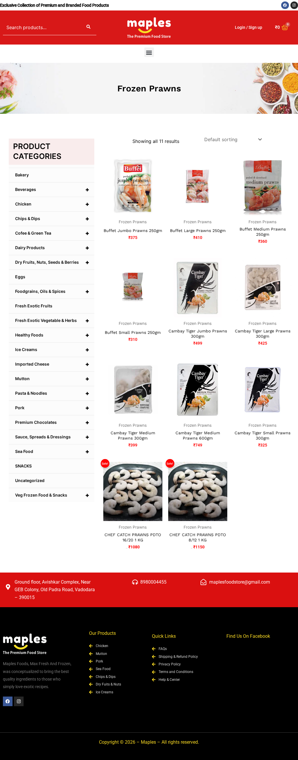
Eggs (20, 276)
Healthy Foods (52, 335)
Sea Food (52, 451)
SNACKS (23, 465)
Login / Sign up (248, 27)
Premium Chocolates (52, 422)
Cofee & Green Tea (52, 233)
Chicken (52, 204)
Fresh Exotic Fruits (33, 305)
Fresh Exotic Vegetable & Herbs (52, 320)
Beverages (52, 189)
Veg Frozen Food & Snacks (52, 495)
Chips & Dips (52, 218)
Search (88, 27)
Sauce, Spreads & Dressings (52, 436)
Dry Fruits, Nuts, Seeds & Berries (52, 262)
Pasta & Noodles (52, 393)
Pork (52, 407)
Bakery (22, 174)
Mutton (52, 378)
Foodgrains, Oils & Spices (52, 291)
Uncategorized (30, 480)
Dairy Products (52, 247)
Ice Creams (52, 349)
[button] (149, 52)
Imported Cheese (52, 364)
